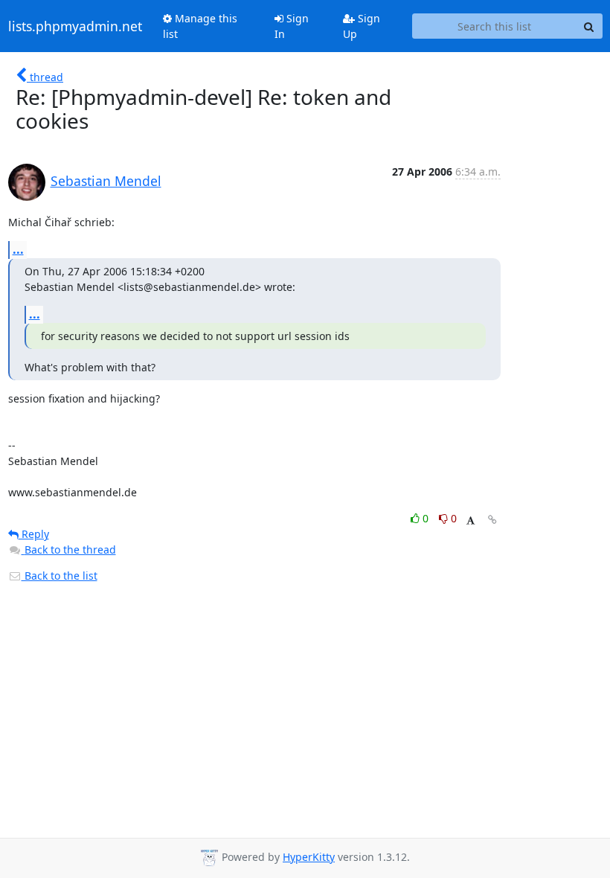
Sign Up (361, 26)
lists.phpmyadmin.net (75, 26)
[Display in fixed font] (470, 520)
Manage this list (200, 26)
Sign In (291, 26)
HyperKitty (309, 857)
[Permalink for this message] (492, 520)
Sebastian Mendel (106, 181)
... (18, 249)
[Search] (589, 26)
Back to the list (59, 575)
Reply (34, 534)
